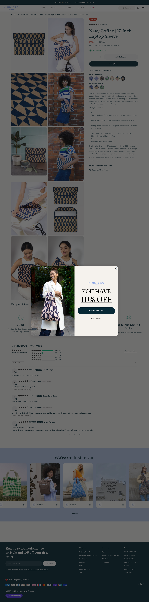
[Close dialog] (115, 268)
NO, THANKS (96, 318)
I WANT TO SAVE (96, 311)
